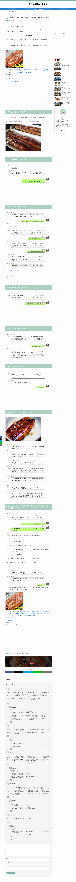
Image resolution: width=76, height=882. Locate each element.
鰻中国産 (23, 653)
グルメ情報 (7, 20)
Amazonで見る (9, 80)
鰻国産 (27, 653)
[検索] (70, 0)
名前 (7, 858)
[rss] (69, 0)
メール (7, 862)
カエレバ (13, 74)
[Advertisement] (28, 96)
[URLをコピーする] (47, 672)
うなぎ (13, 653)
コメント (8, 843)
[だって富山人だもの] (38, 4)
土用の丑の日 (18, 653)
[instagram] (67, 0)
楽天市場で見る (9, 78)
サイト (7, 867)
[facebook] (65, 0)
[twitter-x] (66, 0)
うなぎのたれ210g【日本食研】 (13, 270)
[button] (9, 672)
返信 (8, 703)
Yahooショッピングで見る (12, 81)
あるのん (14, 707)
